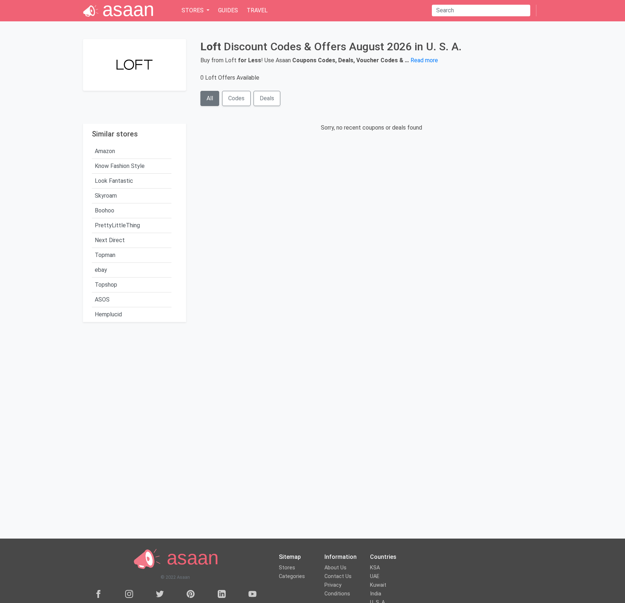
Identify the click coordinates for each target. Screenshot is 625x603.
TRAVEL (257, 10)
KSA (375, 568)
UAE (374, 576)
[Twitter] (160, 593)
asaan (189, 558)
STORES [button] (193, 10)
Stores (287, 568)
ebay (101, 269)
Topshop (106, 284)
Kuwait (378, 585)
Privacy (332, 585)
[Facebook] (98, 593)
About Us (335, 568)
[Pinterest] (190, 593)
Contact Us (338, 576)
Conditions (337, 594)
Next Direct (110, 240)
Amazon (105, 151)
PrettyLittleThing (117, 225)
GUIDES (228, 10)
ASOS (102, 299)
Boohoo (104, 210)
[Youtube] (252, 593)
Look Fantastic (114, 180)
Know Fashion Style (120, 166)
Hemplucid (108, 314)
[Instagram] (129, 593)
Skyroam (106, 195)
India (375, 594)
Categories (292, 576)
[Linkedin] (221, 593)
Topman (105, 255)
